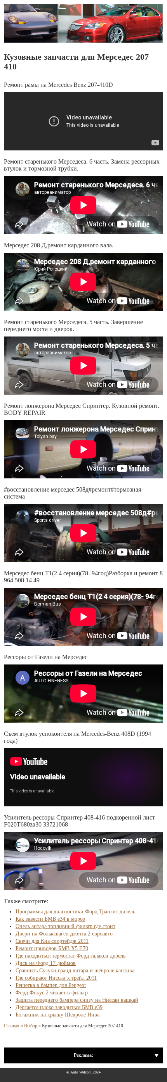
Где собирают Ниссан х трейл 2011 (56, 978)
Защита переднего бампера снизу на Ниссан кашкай (77, 1000)
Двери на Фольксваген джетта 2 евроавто (64, 934)
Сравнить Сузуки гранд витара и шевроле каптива (75, 970)
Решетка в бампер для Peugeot (51, 985)
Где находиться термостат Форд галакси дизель (70, 956)
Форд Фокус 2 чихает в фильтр (52, 993)
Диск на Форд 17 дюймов (46, 963)
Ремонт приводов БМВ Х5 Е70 (52, 948)
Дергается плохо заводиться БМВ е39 (59, 1007)
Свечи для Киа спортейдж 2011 (52, 941)
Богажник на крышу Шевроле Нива (57, 1015)
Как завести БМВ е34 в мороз (50, 919)
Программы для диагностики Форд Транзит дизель (75, 912)
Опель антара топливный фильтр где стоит (65, 926)
